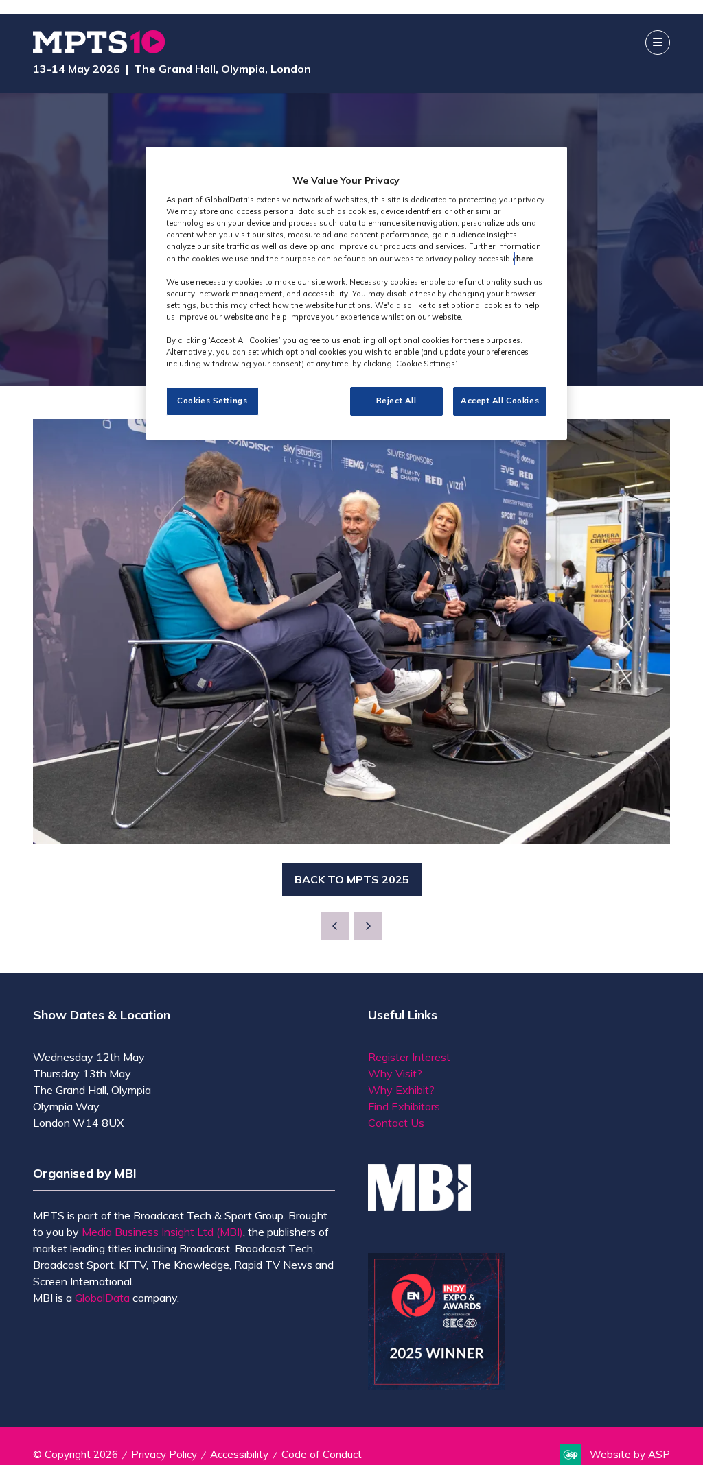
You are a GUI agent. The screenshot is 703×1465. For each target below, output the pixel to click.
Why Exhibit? (401, 1090)
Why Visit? (395, 1073)
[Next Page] (368, 926)
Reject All (396, 400)
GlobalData (102, 1298)
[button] (657, 42)
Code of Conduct (321, 1454)
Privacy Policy (164, 1454)
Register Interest (409, 1057)
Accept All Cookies (500, 400)
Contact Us (396, 1123)
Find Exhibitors (404, 1106)
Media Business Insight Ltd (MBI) (162, 1232)
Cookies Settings (212, 400)
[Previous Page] (335, 926)
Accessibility (239, 1454)
